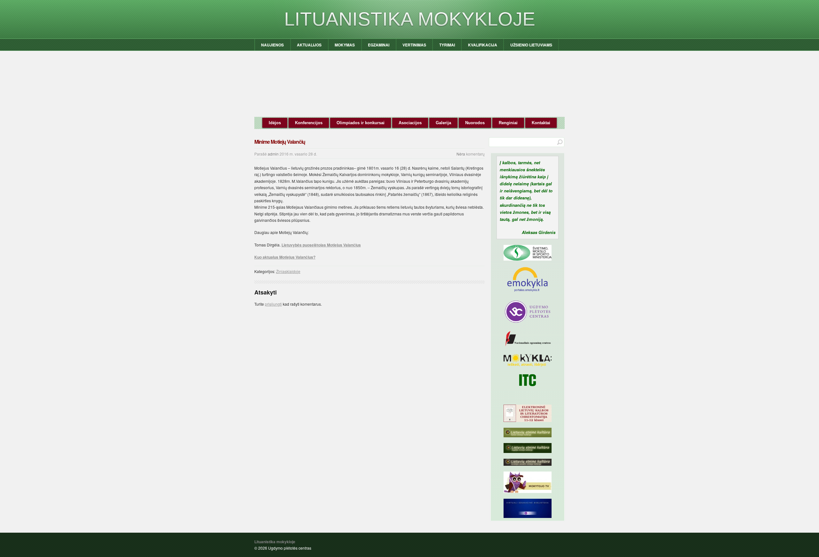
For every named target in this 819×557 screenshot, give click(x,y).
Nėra (461, 154)
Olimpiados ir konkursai (361, 122)
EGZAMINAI (378, 45)
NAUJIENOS (272, 45)
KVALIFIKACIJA (482, 45)
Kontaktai (541, 122)
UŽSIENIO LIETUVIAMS (531, 45)
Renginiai (508, 122)
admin (273, 154)
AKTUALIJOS (309, 45)
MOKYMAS (345, 45)
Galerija (443, 122)
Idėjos (275, 122)
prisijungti (273, 304)
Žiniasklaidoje (288, 271)
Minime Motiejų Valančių (279, 141)
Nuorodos (475, 122)
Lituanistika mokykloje (409, 19)
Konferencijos (308, 122)
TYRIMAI (447, 45)
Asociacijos (410, 122)
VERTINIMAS (414, 45)
